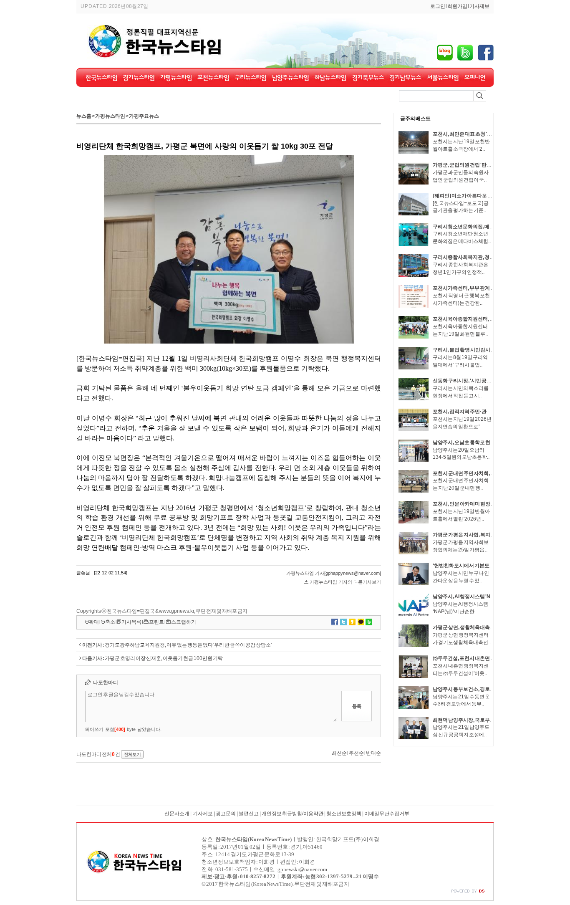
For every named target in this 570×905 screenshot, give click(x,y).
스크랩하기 (183, 622)
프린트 (156, 622)
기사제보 (479, 6)
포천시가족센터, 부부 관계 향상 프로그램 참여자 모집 (490, 288)
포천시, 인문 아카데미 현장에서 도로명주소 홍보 (484, 504)
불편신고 (249, 814)
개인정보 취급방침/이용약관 (292, 814)
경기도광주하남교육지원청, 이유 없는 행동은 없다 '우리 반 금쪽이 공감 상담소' (188, 645)
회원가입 (457, 6)
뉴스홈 (83, 116)
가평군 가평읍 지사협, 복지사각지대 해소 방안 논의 (487, 535)
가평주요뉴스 (144, 116)
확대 (94, 622)
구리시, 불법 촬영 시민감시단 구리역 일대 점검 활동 (487, 350)
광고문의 (225, 814)
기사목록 (131, 622)
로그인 (437, 6)
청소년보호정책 (343, 814)
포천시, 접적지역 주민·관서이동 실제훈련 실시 (482, 412)
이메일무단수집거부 (386, 814)
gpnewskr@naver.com (302, 869)
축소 (110, 622)
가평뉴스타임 (110, 116)
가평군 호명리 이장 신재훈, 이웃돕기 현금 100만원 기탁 (164, 658)
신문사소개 (176, 814)
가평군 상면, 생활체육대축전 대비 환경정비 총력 (484, 627)
